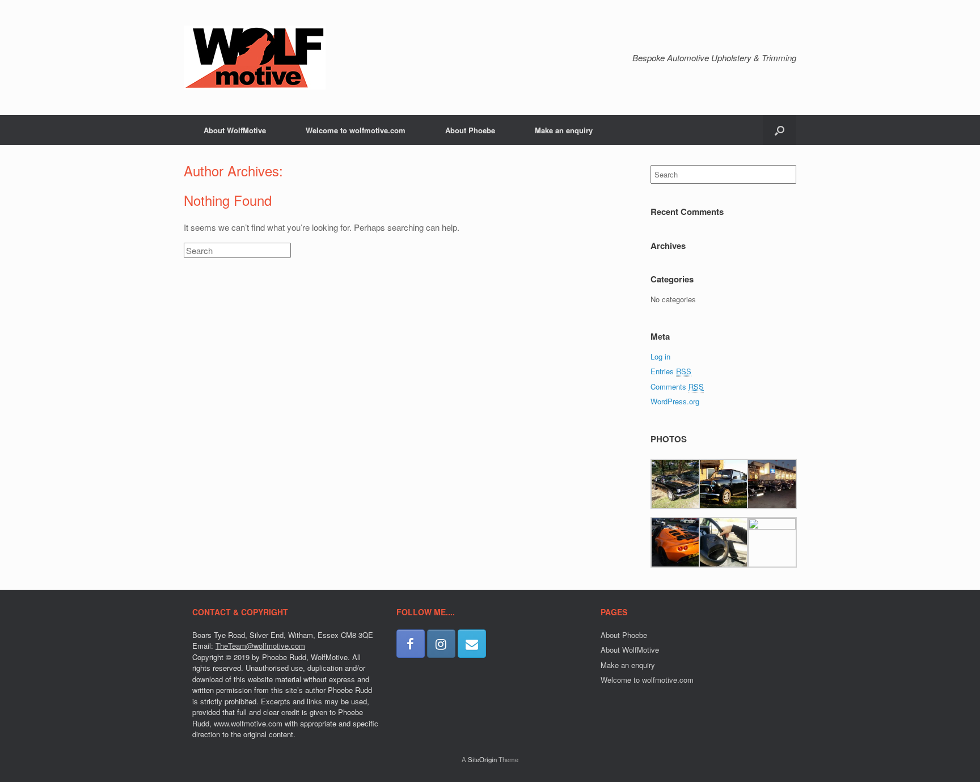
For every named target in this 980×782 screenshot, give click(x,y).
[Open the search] (779, 130)
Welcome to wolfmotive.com (355, 130)
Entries (670, 371)
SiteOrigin (482, 759)
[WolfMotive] (255, 58)
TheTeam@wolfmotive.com (260, 645)
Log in (660, 356)
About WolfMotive (235, 130)
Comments (677, 386)
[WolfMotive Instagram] (441, 643)
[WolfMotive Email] (472, 643)
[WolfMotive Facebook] (410, 643)
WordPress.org (674, 401)
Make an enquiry (564, 130)
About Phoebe (470, 130)
